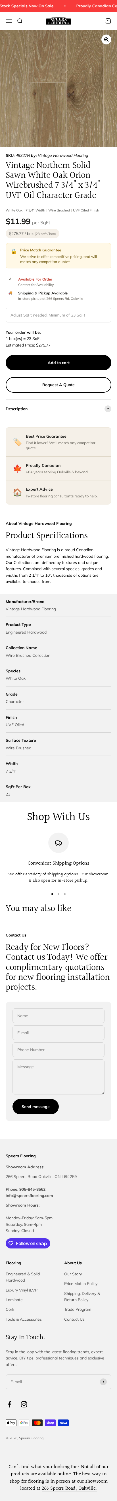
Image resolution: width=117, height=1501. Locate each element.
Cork (10, 1309)
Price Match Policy (80, 1283)
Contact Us (74, 1319)
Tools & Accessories (24, 1319)
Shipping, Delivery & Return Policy (82, 1296)
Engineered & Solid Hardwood (23, 1277)
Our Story (73, 1274)
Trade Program (77, 1309)
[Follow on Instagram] (24, 1404)
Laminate (14, 1299)
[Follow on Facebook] (9, 1404)
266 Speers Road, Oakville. (69, 1488)
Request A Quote (58, 384)
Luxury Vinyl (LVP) (22, 1290)
